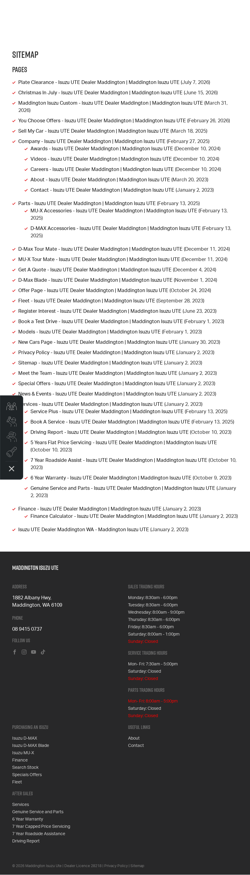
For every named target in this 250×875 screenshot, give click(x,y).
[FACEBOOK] (14, 652)
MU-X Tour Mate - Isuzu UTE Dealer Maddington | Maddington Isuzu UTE (99, 259)
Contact (136, 746)
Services (20, 805)
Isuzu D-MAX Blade (30, 746)
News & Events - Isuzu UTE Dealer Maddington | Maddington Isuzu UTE (97, 394)
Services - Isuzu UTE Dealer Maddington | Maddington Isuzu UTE (90, 404)
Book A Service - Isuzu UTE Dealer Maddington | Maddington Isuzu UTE (110, 422)
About (134, 738)
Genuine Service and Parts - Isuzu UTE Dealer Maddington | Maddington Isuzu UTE (122, 488)
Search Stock (25, 767)
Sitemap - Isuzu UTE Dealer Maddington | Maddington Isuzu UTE (90, 363)
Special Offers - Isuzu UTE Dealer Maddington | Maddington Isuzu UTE (97, 383)
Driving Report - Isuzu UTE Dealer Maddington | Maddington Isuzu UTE (109, 432)
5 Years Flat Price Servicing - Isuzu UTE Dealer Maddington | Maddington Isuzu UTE (123, 442)
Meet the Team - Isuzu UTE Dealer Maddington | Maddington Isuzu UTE (97, 373)
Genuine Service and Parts (37, 812)
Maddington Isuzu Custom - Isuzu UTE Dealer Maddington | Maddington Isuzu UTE (110, 103)
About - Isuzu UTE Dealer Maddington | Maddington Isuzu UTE (100, 179)
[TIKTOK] (43, 652)
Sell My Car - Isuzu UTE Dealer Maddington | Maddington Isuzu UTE (93, 131)
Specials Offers (27, 775)
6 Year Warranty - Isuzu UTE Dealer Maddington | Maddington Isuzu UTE (110, 478)
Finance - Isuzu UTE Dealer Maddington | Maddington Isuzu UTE (90, 509)
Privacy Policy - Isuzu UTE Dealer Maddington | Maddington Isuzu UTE (96, 352)
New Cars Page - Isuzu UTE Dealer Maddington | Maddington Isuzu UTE (98, 342)
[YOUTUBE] (33, 652)
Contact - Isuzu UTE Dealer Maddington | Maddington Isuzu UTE (102, 190)
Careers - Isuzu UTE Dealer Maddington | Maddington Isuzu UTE (102, 169)
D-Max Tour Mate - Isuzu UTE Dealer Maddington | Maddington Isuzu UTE (100, 249)
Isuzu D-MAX (24, 738)
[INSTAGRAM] (24, 652)
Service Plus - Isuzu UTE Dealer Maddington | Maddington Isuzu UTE (107, 411)
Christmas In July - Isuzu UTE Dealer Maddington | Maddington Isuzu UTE (100, 92)
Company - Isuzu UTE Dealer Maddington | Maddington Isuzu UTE (92, 141)
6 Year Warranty (27, 819)
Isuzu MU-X (23, 753)
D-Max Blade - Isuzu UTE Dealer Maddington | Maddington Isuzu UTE (95, 280)
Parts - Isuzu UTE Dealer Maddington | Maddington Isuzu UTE (87, 203)
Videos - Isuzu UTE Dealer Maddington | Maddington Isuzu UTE (101, 159)
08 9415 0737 (27, 629)
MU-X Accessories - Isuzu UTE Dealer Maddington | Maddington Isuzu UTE (113, 210)
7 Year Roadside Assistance (38, 834)
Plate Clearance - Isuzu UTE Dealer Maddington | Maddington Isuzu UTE (99, 82)
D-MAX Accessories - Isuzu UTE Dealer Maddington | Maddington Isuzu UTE (115, 228)
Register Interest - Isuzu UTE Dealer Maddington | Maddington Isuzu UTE (99, 311)
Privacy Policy (116, 866)
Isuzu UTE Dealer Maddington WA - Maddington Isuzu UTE (83, 529)
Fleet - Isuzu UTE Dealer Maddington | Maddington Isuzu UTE (86, 300)
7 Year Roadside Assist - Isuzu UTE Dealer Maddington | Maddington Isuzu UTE (118, 460)
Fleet (17, 782)
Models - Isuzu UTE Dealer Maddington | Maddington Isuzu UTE (89, 331)
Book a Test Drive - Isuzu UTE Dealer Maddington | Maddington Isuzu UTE (100, 321)
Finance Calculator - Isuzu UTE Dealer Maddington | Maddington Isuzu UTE (114, 516)
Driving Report (26, 841)
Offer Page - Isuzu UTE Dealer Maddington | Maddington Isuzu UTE (93, 290)
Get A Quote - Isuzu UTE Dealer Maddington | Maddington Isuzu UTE (95, 269)
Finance (20, 760)
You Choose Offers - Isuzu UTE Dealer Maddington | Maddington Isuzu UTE (102, 120)
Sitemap (137, 866)
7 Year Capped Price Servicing (41, 826)
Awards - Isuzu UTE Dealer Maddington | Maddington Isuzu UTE (101, 148)
